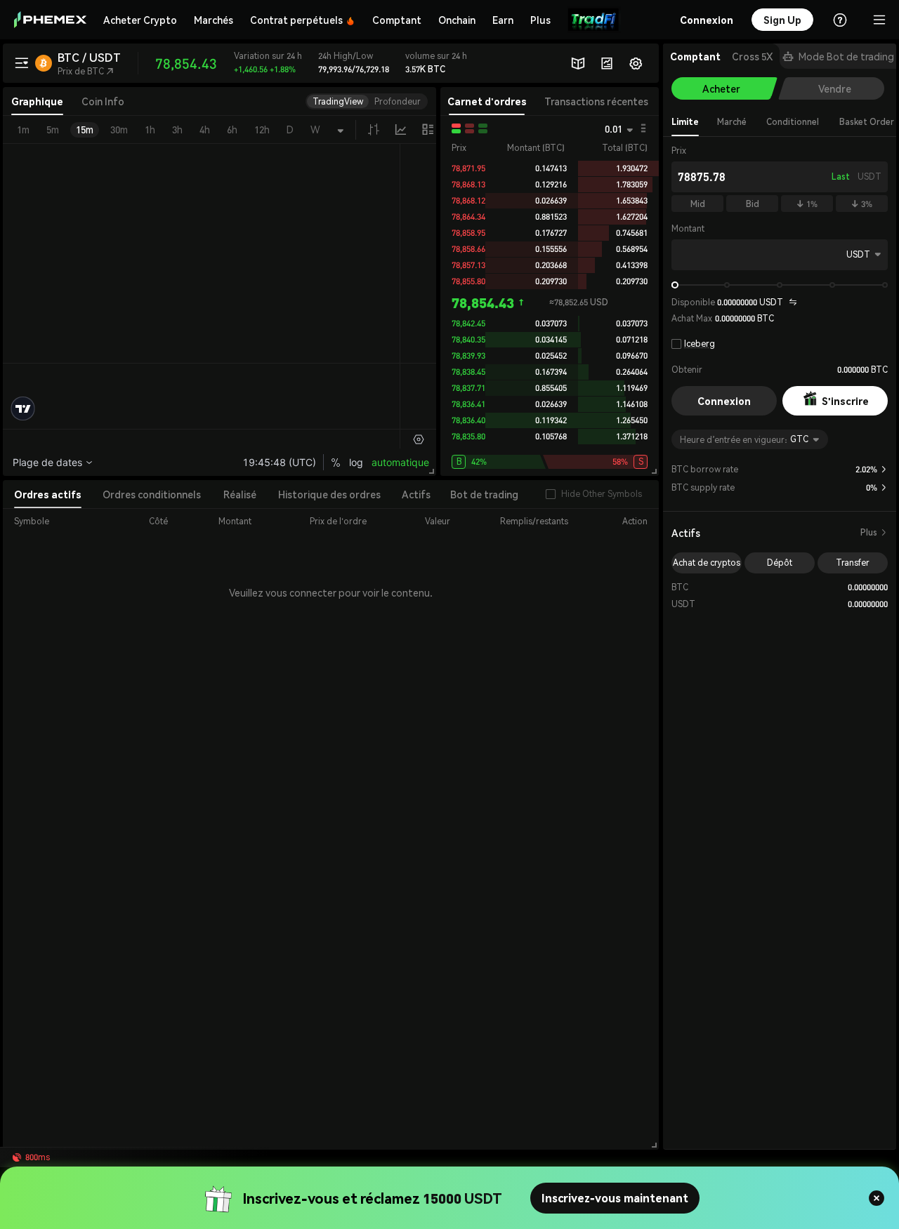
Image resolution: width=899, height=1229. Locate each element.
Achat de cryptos (706, 562)
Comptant (396, 19)
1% (807, 204)
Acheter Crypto (140, 19)
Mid (697, 204)
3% (861, 204)
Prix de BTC (86, 71)
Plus (874, 532)
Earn (502, 19)
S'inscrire (845, 400)
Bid (752, 204)
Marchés (213, 19)
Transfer (853, 562)
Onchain (456, 19)
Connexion (724, 400)
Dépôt (779, 562)
